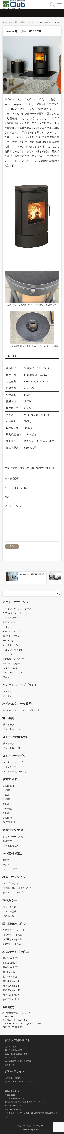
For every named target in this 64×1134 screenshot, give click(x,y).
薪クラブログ (10, 1057)
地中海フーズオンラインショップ (19, 1082)
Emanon (38, 1130)
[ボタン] (52, 4)
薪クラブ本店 (10, 1047)
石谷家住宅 (9, 1065)
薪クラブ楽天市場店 (13, 1050)
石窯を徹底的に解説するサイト (18, 1054)
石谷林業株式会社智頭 (14, 1061)
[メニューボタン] (59, 4)
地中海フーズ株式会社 (14, 1078)
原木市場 (27, 1061)
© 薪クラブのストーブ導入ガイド (32, 1126)
